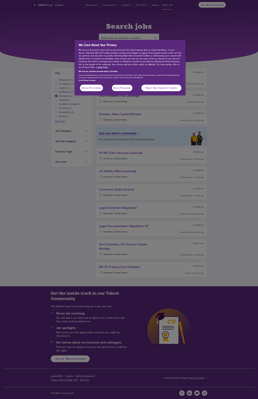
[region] (130, 68)
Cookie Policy (102, 67)
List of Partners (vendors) (87, 80)
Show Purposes (122, 87)
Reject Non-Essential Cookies (161, 87)
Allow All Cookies (91, 87)
